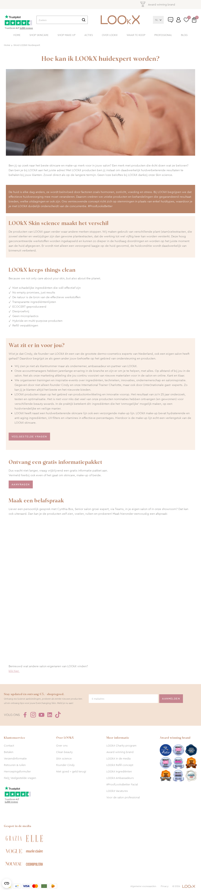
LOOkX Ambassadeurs (120, 778)
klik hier (14, 671)
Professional (163, 35)
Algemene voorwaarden (143, 886)
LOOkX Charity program (121, 745)
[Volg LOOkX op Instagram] (33, 715)
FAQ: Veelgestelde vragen (20, 778)
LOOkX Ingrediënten (119, 771)
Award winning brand (119, 752)
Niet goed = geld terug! (71, 771)
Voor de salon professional (123, 797)
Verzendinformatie (15, 758)
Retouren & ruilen (15, 765)
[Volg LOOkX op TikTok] (58, 715)
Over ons (62, 745)
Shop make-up (66, 35)
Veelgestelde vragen (29, 436)
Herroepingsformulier (17, 771)
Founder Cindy (65, 765)
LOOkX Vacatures (117, 791)
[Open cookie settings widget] (6, 883)
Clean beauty (64, 752)
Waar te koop (136, 35)
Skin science (64, 758)
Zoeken (84, 20)
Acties (88, 35)
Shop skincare (38, 35)
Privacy (164, 886)
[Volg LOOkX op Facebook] (25, 715)
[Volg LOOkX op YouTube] (41, 715)
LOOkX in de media (118, 758)
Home (16, 35)
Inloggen (178, 20)
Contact (9, 745)
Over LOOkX (110, 35)
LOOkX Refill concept (119, 765)
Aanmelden (171, 698)
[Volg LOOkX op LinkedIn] (50, 715)
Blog (184, 35)
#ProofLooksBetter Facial (122, 784)
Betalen (8, 752)
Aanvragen (21, 484)
